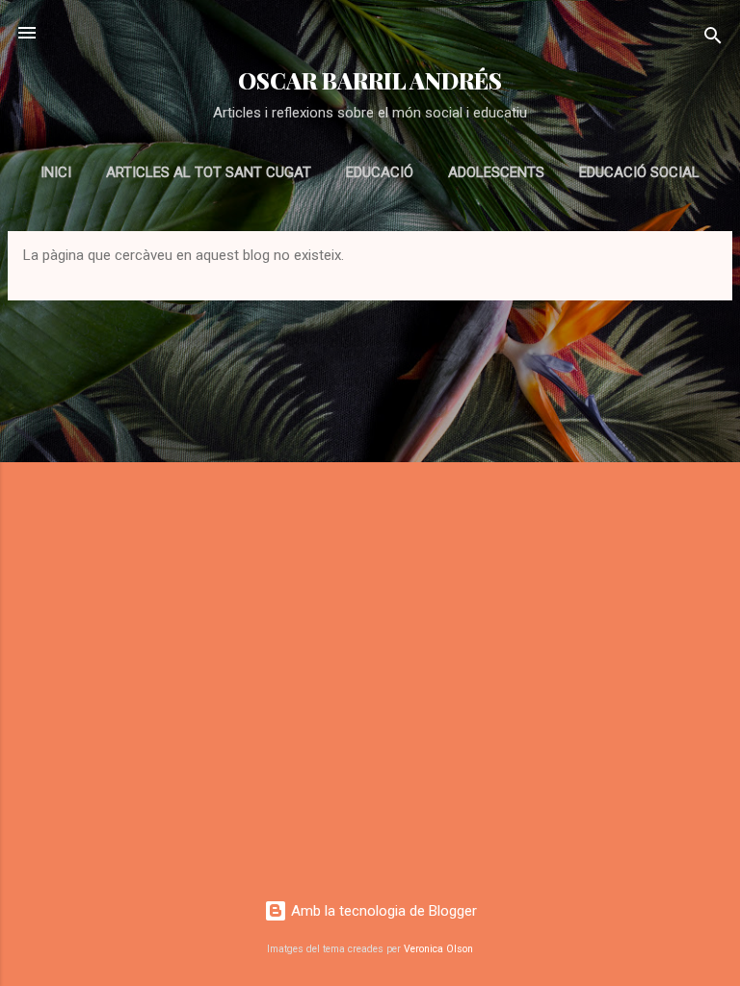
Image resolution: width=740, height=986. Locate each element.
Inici (55, 172)
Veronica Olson (438, 949)
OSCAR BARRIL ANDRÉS (370, 80)
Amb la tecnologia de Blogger (382, 911)
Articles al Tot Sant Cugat (208, 172)
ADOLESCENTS (496, 172)
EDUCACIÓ (379, 172)
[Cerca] (713, 39)
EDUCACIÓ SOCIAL (639, 172)
